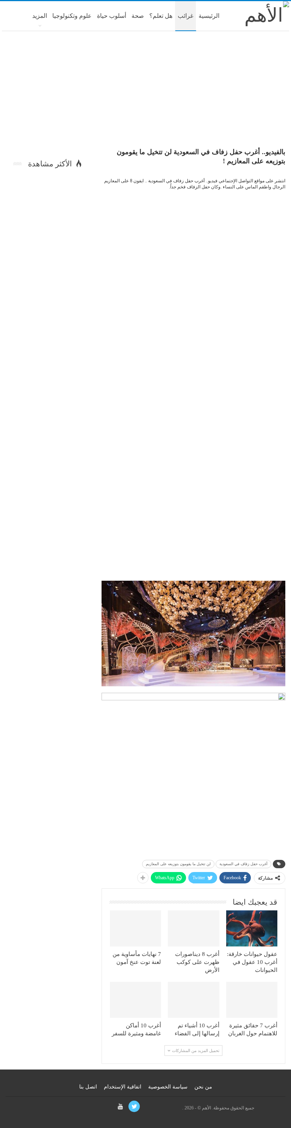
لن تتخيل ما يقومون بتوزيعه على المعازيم (178, 864)
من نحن (203, 1087)
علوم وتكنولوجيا (72, 16)
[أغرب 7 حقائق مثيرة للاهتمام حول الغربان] (252, 1000)
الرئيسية (209, 16)
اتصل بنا (88, 1087)
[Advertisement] (145, 92)
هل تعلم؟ (160, 16)
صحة (137, 16)
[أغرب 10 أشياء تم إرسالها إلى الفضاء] (193, 1000)
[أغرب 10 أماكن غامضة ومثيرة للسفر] (135, 1000)
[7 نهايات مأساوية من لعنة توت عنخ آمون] (135, 928)
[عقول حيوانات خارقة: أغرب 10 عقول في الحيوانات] (252, 928)
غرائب (185, 16)
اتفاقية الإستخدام (122, 1087)
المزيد (39, 16)
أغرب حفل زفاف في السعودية (243, 864)
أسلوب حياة (111, 16)
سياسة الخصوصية (168, 1087)
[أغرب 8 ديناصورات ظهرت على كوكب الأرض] (193, 928)
